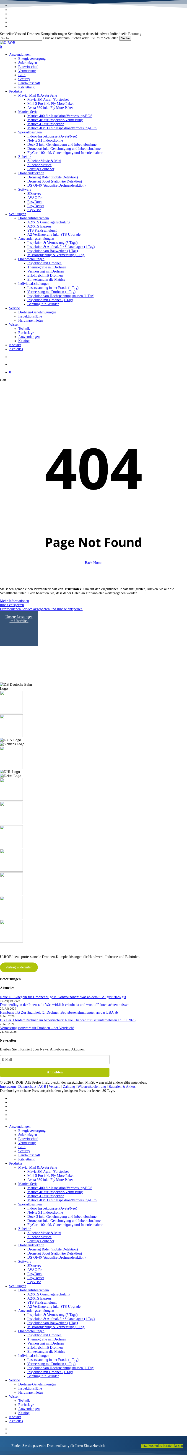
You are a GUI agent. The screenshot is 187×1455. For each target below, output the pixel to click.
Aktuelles (16, 1421)
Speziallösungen (30, 1204)
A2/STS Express (39, 1298)
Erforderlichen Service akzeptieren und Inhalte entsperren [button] (41, 609)
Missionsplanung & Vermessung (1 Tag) (56, 1327)
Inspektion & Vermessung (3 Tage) (52, 1315)
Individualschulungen (33, 1356)
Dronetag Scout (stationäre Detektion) (54, 1253)
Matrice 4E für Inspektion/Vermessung (55, 1192)
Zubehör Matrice (39, 1237)
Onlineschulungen (31, 1331)
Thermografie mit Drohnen (46, 1339)
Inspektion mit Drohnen (44, 1335)
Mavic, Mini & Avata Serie (37, 1167)
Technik (24, 1400)
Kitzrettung (26, 1159)
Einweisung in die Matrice (46, 1351)
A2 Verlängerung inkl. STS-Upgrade (54, 1306)
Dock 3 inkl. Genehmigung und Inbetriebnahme (61, 1216)
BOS (22, 1147)
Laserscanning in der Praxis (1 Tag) (52, 1360)
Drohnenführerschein (33, 1290)
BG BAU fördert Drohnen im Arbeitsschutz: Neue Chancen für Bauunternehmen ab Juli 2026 (67, 1020)
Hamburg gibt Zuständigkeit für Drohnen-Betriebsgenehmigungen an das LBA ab (59, 1012)
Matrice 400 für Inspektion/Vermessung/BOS (59, 1188)
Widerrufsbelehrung (92, 1086)
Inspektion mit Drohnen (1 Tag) (50, 1372)
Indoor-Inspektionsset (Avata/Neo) (52, 1208)
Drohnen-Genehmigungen (37, 1384)
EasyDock (34, 1274)
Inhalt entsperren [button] (12, 605)
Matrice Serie (27, 1184)
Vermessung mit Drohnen (45, 1343)
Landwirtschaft (29, 1155)
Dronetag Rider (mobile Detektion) (52, 1249)
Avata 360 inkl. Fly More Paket (50, 1180)
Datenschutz (27, 1086)
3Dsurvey (34, 1266)
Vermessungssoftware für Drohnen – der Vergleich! (37, 1028)
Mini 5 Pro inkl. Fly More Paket (50, 1176)
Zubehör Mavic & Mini (44, 1233)
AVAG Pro (35, 1270)
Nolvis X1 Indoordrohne (45, 1212)
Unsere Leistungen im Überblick (19, 619)
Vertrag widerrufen (18, 967)
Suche (125, 38)
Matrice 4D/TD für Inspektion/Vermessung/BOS (62, 1200)
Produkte (15, 1163)
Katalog (24, 1413)
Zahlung (69, 1086)
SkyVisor (34, 1282)
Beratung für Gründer (43, 1376)
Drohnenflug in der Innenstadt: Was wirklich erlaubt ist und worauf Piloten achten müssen (64, 1005)
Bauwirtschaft (28, 1139)
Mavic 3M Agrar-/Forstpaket (48, 1171)
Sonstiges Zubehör (40, 1241)
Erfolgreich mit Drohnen (45, 1347)
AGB (42, 1086)
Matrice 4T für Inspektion (45, 1196)
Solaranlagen (27, 1135)
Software (24, 1261)
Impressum (8, 1086)
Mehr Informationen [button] (14, 601)
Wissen (14, 1396)
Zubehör (24, 1229)
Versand (54, 1086)
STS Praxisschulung (42, 1302)
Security (24, 1151)
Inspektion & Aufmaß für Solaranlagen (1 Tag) (61, 1319)
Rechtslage (26, 1405)
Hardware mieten (30, 1392)
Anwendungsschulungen (36, 1310)
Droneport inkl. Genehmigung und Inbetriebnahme (64, 1220)
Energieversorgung (32, 1130)
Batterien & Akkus (122, 1086)
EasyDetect (35, 1278)
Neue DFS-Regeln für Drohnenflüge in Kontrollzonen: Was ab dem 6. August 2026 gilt (63, 997)
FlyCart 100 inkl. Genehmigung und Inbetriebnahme (65, 1225)
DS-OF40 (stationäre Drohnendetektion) (56, 1257)
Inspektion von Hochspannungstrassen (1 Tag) (60, 1368)
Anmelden (55, 1072)
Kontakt (15, 1417)
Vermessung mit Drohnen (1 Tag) (51, 1364)
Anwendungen (20, 1126)
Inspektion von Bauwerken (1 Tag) (52, 1323)
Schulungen (17, 1286)
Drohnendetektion (31, 1245)
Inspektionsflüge (30, 1388)
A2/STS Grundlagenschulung (48, 1294)
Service (14, 1380)
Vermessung (27, 1143)
